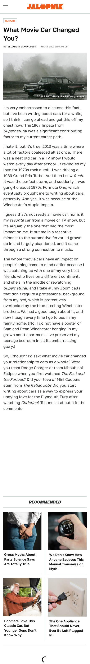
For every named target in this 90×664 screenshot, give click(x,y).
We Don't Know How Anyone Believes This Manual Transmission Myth (66, 562)
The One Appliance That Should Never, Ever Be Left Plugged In (66, 628)
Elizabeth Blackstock (22, 46)
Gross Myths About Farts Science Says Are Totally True (19, 559)
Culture (10, 21)
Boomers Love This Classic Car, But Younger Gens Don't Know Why (20, 628)
